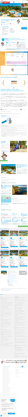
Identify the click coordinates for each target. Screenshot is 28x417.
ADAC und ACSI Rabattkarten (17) (5, 367)
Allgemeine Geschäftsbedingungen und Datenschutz (20, 372)
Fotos (3, 0)
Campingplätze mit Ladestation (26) (6, 389)
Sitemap (16, 373)
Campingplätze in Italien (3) (5, 384)
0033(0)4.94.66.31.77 (12, 275)
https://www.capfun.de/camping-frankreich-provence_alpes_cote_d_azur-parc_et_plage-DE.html (12, 278)
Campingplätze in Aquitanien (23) (5, 374)
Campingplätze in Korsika (5, 385)
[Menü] (27, 2)
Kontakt (20, 0)
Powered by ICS (17, 374)
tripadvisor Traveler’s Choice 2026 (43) (6, 393)
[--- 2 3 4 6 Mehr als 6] (19, 55)
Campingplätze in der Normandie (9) (6, 380)
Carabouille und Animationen (14, 0)
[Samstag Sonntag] (25, 55)
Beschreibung (18, 0)
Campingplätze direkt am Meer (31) (5, 370)
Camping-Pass (16, 369)
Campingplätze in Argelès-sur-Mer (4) (6, 375)
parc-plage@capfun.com (13, 276)
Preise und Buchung (10, 0)
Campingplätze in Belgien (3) (5, 376)
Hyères (2, 205)
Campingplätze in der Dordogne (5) (6, 379)
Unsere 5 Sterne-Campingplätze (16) (6, 394)
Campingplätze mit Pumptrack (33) (5, 390)
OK (22, 366)
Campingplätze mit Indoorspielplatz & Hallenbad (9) (7, 388)
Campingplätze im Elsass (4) (5, 371)
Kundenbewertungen (6, 0)
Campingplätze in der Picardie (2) (5, 381)
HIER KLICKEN (4, 247)
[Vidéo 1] (24, 5)
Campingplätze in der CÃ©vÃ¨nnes (6, 416)
